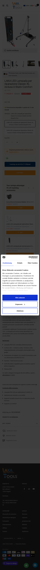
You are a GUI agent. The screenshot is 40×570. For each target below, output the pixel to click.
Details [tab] (19, 263)
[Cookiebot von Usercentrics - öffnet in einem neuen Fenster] (29, 257)
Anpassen (18, 304)
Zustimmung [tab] (7, 263)
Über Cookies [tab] (33, 263)
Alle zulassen (20, 298)
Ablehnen (20, 311)
